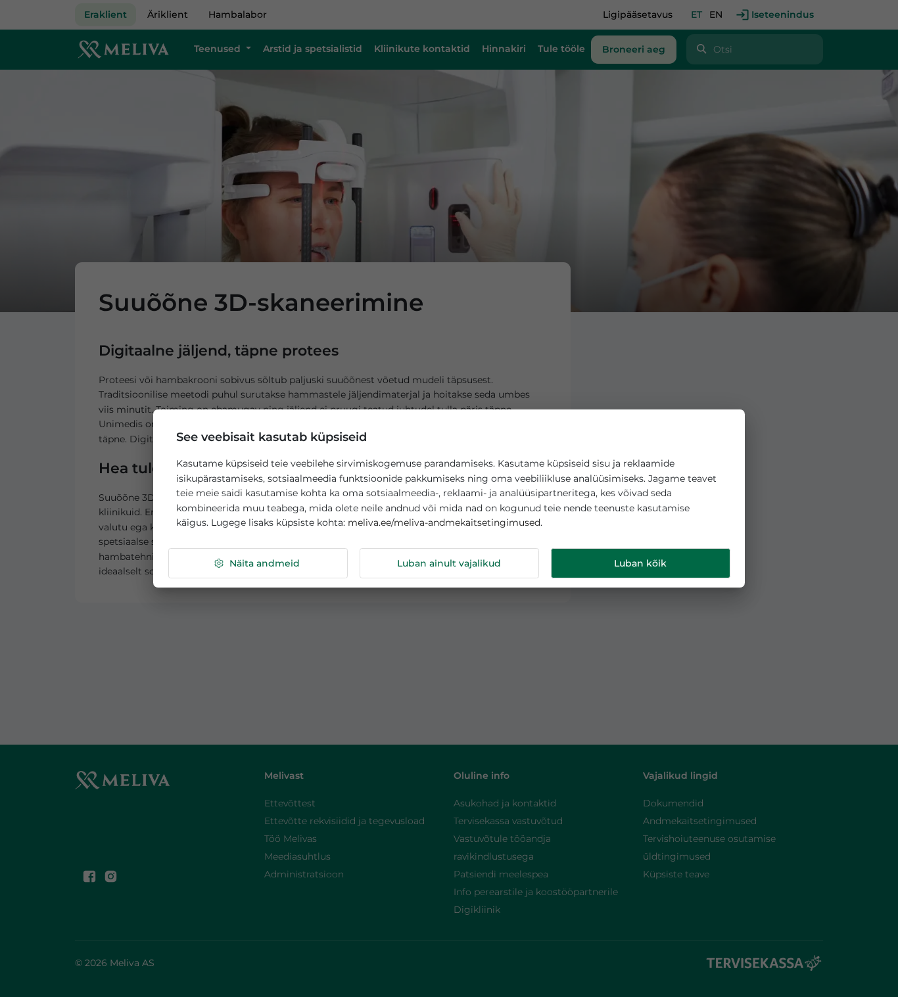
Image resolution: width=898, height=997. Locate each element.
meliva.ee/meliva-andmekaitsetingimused (444, 522)
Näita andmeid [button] (264, 563)
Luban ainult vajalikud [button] (449, 563)
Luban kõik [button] (640, 563)
